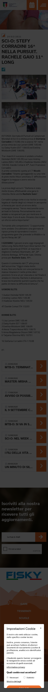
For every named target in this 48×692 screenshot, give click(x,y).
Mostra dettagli (14, 681)
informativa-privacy (16, 667)
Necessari (14, 677)
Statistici (30, 677)
